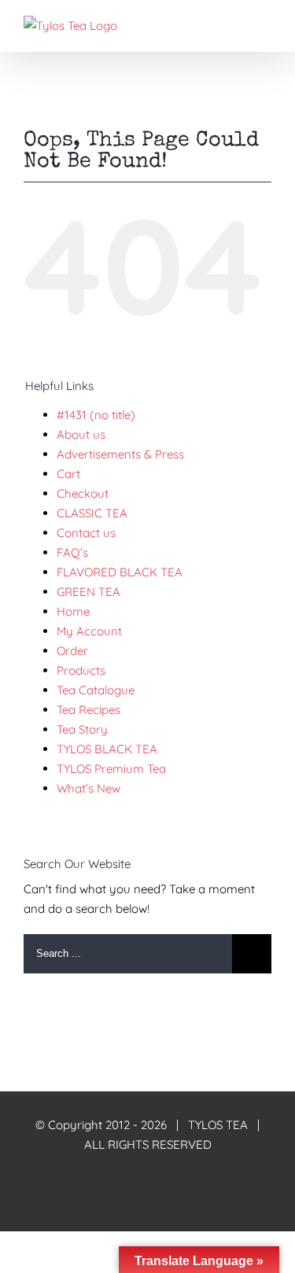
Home (73, 611)
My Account (89, 631)
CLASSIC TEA (92, 513)
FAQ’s (72, 552)
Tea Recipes (88, 709)
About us (81, 434)
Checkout (83, 493)
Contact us (86, 532)
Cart (68, 473)
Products (81, 670)
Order (72, 650)
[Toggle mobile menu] (265, 24)
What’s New (88, 788)
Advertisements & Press (120, 454)
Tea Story (82, 729)
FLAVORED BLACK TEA (120, 572)
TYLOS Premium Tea (111, 768)
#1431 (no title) (96, 414)
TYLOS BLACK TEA (107, 748)
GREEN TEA (88, 591)
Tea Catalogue (96, 689)
